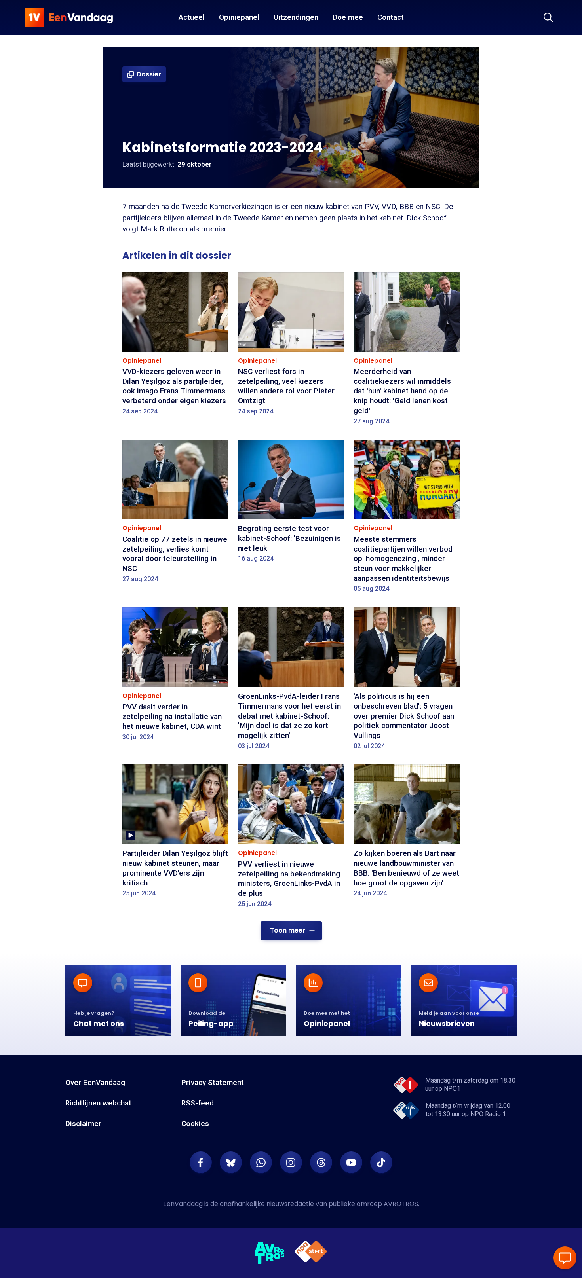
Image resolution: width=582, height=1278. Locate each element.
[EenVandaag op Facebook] (201, 1162)
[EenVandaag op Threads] (321, 1162)
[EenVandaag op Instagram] (291, 1162)
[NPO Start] (310, 1252)
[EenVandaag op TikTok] (381, 1162)
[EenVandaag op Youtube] (351, 1162)
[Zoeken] (548, 17)
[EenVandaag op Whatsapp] (261, 1162)
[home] (69, 17)
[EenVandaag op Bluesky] (231, 1162)
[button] (291, 930)
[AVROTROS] (270, 1253)
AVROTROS (401, 1203)
